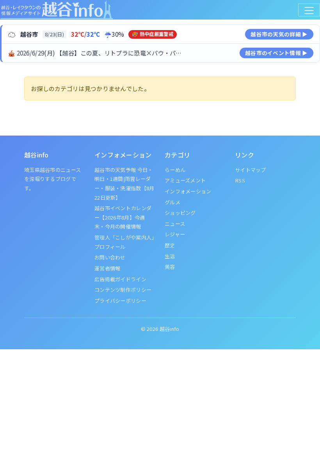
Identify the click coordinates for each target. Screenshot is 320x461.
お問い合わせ (110, 257)
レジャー (175, 234)
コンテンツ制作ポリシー (122, 289)
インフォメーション (188, 191)
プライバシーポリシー (120, 300)
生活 (170, 256)
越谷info (170, 328)
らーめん (175, 169)
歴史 (170, 245)
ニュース (175, 223)
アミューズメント (185, 180)
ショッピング (180, 212)
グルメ (172, 202)
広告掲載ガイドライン (120, 279)
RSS (240, 180)
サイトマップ (250, 169)
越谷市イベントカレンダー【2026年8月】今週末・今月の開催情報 (122, 217)
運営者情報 (107, 268)
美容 (170, 266)
